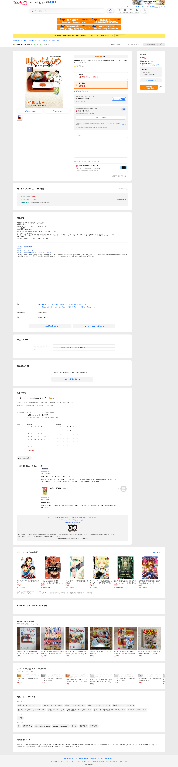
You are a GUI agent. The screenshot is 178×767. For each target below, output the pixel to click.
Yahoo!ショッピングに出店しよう (149, 7)
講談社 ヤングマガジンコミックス (99, 705)
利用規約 (80, 761)
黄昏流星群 (93, 726)
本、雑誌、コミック (45, 307)
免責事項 (95, 761)
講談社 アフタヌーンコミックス (123, 705)
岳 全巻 (74, 726)
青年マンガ (46, 40)
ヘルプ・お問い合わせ (111, 761)
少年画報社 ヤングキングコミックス (79, 710)
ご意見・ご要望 (123, 761)
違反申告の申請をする (120, 176)
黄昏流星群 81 (27, 726)
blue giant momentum (42, 726)
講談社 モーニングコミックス (75, 705)
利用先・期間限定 (89, 113)
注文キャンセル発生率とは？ (50, 417)
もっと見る (156, 552)
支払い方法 (20, 405)
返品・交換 (40, 405)
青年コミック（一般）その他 (52, 705)
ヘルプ (163, 7)
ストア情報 (50, 405)
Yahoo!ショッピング (70, 758)
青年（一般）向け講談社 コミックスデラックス (109, 710)
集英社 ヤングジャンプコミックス (29, 705)
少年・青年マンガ (34, 40)
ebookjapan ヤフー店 (20, 40)
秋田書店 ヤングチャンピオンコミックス (31, 710)
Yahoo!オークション (96, 758)
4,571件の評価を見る (33, 417)
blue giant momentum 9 (60, 726)
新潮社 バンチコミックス (56, 710)
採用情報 (101, 761)
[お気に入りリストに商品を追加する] (160, 87)
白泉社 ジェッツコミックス (137, 710)
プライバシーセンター (70, 761)
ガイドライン (87, 761)
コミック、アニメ (60, 307)
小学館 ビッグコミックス (87, 307)
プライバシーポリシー (57, 761)
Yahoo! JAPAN (132, 7)
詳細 (123, 124)
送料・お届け (30, 405)
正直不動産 (83, 726)
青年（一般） (72, 307)
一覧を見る (121, 199)
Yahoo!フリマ (109, 758)
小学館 (20, 718)
